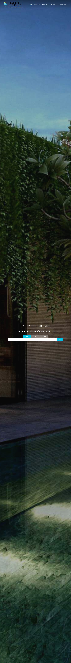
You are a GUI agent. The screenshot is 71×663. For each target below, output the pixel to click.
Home (31, 4)
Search (35, 4)
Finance (43, 4)
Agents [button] (47, 4)
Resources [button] (52, 4)
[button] (5, 4)
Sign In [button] (65, 4)
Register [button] (61, 4)
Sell (39, 4)
